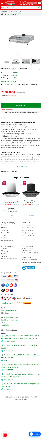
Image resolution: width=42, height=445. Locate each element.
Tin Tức (3, 235)
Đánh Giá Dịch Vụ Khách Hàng (31, 262)
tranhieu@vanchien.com (9, 310)
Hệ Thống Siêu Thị (7, 240)
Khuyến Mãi (5, 233)
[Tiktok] (3, 290)
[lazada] (11, 290)
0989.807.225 (8, 379)
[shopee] (7, 290)
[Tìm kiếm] (39, 7)
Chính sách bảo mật (28, 225)
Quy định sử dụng (27, 233)
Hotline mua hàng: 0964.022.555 (27, 249)
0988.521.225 (8, 351)
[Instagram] (15, 285)
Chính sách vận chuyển (29, 227)
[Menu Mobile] (2, 2)
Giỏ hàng (4, 256)
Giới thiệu (4, 227)
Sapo (25, 399)
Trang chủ (4, 225)
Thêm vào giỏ (21, 105)
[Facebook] (3, 285)
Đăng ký (3, 253)
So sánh (10, 215)
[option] (21, 36)
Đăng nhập (4, 251)
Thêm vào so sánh (7, 109)
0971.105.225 (8, 370)
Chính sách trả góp (28, 235)
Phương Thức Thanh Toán (9, 258)
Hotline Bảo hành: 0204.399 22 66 (30, 254)
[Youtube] (11, 285)
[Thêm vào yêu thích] (40, 68)
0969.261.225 (8, 389)
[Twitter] (7, 285)
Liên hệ (3, 238)
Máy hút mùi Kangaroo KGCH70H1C (31, 201)
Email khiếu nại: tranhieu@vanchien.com (29, 258)
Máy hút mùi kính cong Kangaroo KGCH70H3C (11, 201)
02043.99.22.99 (9, 341)
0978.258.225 (8, 360)
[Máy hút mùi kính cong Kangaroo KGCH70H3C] (10, 190)
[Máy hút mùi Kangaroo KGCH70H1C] (31, 190)
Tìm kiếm (4, 248)
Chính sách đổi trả (27, 230)
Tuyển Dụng (5, 230)
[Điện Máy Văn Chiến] (10, 3)
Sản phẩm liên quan (21, 178)
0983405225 (5, 325)
